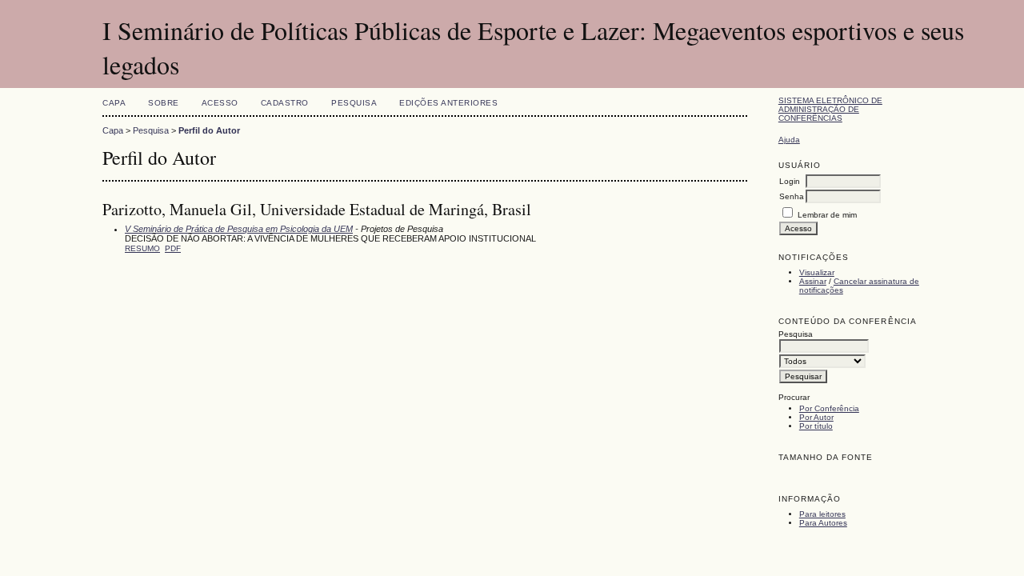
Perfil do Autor (209, 130)
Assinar (812, 281)
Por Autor (816, 417)
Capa (114, 102)
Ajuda (789, 139)
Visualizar (816, 272)
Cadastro (285, 102)
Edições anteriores (448, 102)
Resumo (142, 248)
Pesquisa (354, 102)
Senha (791, 196)
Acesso (220, 102)
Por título (816, 426)
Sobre (163, 102)
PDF (173, 248)
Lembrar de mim (827, 214)
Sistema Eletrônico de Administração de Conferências (830, 109)
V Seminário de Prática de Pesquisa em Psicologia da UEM (239, 229)
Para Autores (823, 522)
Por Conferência (829, 408)
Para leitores (822, 514)
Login (789, 181)
